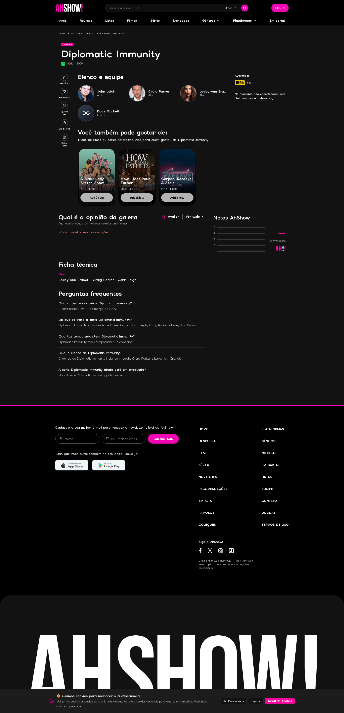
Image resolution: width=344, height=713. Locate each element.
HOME (62, 33)
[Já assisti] (64, 122)
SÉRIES (89, 33)
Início (62, 21)
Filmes (228, 8)
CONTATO (269, 501)
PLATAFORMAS (273, 429)
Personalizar (236, 701)
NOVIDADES (208, 477)
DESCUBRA (76, 33)
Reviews (86, 21)
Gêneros (208, 21)
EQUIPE (267, 489)
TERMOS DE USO (275, 525)
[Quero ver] (64, 105)
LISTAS (267, 477)
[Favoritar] (64, 91)
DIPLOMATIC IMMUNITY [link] (110, 33)
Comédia (67, 44)
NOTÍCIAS (269, 453)
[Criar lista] (64, 137)
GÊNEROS (269, 441)
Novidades (181, 21)
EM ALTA (205, 501)
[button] (69, 8)
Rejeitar (256, 701)
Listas (109, 21)
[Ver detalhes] (96, 172)
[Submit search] (244, 8)
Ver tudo (193, 217)
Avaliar (173, 217)
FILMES (204, 453)
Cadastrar (163, 439)
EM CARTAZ (271, 465)
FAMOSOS (206, 513)
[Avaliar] (64, 77)
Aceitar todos (280, 701)
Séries (155, 21)
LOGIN (280, 8)
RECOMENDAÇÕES (213, 489)
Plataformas (242, 21)
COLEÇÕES (207, 525)
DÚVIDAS (269, 513)
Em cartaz (277, 21)
